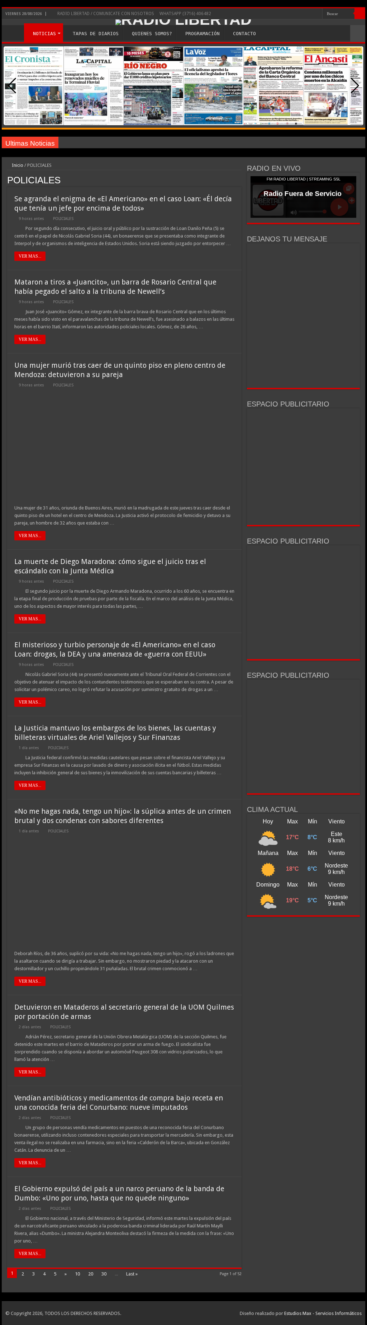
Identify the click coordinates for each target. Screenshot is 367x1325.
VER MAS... (30, 256)
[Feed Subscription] (240, 180)
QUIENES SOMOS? (152, 33)
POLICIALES (63, 218)
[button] (355, 86)
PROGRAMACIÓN (202, 33)
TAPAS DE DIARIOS (96, 33)
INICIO (14, 32)
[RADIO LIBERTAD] (183, 22)
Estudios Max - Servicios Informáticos (323, 1313)
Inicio (17, 165)
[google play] (317, 14)
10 (77, 1274)
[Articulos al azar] (357, 33)
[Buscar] (359, 13)
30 (103, 1274)
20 (90, 1274)
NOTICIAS (44, 33)
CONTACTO (244, 33)
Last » (132, 1274)
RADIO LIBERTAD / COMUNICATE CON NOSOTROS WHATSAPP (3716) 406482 (133, 13)
